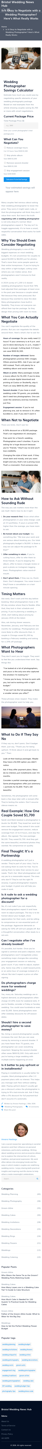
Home (4, 26)
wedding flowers (26, 1350)
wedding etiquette (9, 1355)
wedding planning (8, 1344)
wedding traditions (9, 1376)
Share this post (10, 1110)
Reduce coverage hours (17, 147)
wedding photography (10, 1360)
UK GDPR (5, 1438)
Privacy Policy (7, 1434)
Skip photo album (15, 155)
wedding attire (25, 1355)
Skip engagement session (18, 170)
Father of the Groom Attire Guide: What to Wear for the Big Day (20, 1315)
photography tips (8, 1391)
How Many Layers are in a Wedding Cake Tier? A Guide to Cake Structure (20, 1288)
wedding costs (7, 1365)
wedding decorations (30, 1360)
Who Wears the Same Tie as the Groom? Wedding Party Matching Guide (19, 1276)
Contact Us (6, 1429)
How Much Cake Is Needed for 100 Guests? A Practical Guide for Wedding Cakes (18, 1302)
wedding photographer (26, 1370)
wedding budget (24, 1344)
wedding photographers (11, 1381)
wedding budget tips (22, 1386)
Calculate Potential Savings (16, 179)
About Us (5, 1421)
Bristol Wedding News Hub (17, 3)
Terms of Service (8, 1425)
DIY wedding (6, 1386)
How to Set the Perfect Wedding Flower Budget (19, 1327)
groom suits (20, 1365)
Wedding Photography (14, 1106)
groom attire (24, 1376)
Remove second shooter (17, 162)
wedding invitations (9, 1350)
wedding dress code (25, 1391)
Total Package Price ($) (14, 120)
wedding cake (28, 1381)
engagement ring (8, 1370)
